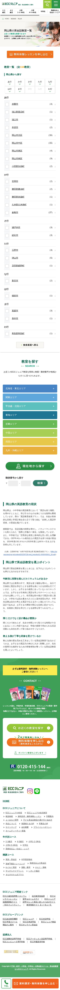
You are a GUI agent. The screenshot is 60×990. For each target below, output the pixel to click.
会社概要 (25, 827)
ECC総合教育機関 (10, 919)
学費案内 (49, 816)
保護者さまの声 (27, 824)
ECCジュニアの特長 (14, 813)
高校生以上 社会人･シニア (55, 11)
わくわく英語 (11, 867)
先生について (11, 824)
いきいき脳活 (34, 871)
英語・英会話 (11, 859)
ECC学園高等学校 (37, 942)
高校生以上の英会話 (38, 863)
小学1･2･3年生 (34, 841)
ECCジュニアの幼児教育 (37, 813)
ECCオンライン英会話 (28, 925)
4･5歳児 (20, 841)
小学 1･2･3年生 (21, 11)
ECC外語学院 (44, 919)
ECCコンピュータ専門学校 (14, 942)
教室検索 (9, 816)
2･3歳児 (9, 841)
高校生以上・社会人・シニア (17, 849)
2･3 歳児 (3, 11)
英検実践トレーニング (15, 864)
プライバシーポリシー (42, 827)
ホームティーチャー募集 (16, 831)
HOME (6, 801)
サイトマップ (11, 827)
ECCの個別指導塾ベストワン (15, 896)
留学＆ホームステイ (31, 899)
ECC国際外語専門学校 (12, 939)
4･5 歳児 (11, 11)
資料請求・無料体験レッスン (29, 816)
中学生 (43, 11)
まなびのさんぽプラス (15, 875)
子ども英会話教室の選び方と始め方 (37, 820)
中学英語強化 (26, 859)
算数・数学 (25, 867)
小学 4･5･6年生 (32, 11)
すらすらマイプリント (15, 871)
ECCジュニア (28, 919)
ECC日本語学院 (29, 922)
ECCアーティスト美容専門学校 (40, 939)
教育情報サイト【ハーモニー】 (39, 905)
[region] (30, 12)
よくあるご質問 (12, 820)
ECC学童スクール (10, 922)
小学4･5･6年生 (12, 845)
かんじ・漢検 (40, 867)
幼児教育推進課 (38, 896)
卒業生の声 (43, 824)
